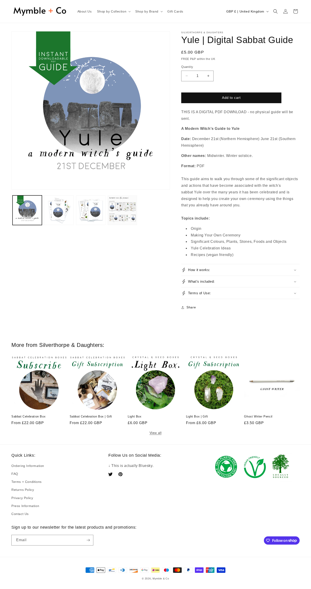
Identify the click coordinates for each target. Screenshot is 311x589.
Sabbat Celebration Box (28, 416)
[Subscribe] (88, 540)
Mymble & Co (161, 578)
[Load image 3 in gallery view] (90, 210)
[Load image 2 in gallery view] (59, 210)
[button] (113, 11)
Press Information (25, 506)
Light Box (134, 416)
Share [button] (191, 307)
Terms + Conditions (26, 482)
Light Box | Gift (197, 416)
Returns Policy (22, 490)
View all (156, 433)
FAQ (14, 474)
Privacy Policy (22, 498)
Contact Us (20, 514)
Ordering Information (27, 466)
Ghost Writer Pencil (258, 416)
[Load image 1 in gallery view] (27, 210)
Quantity (187, 67)
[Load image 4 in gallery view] (122, 210)
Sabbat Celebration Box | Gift (91, 416)
